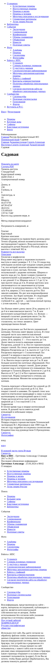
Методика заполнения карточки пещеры (27, 569)
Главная (5, 137)
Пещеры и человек (22, 14)
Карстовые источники (18, 127)
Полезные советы (21, 45)
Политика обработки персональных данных (28, 577)
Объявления (19, 39)
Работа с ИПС (14, 60)
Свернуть (6, 414)
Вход (3, 111)
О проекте (18, 63)
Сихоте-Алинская (36, 142)
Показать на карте (10, 164)
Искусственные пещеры (25, 8)
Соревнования (20, 32)
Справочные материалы (24, 19)
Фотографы (18, 58)
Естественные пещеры (24, 6)
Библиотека (12, 24)
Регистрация (14, 111)
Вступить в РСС (15, 107)
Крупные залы (14, 122)
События (11, 27)
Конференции (19, 34)
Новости (17, 42)
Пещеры (17, 52)
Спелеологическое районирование (30, 70)
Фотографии (7, 435)
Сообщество (13, 94)
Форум (16, 104)
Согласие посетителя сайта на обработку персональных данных (29, 90)
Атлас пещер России (23, 21)
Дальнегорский (37, 145)
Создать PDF (7, 166)
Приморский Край (10, 139)
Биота (10, 129)
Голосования (19, 101)
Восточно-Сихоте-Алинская (15, 145)
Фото (9, 47)
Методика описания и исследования (31, 16)
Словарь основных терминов (27, 65)
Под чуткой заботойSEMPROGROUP (11, 621)
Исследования (8, 417)
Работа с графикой (22, 78)
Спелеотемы (19, 55)
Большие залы (14, 499)
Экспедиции (19, 29)
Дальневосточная (18, 142)
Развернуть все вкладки (13, 252)
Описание (6, 254)
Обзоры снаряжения (23, 37)
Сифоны (11, 124)
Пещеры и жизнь (21, 11)
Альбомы (17, 50)
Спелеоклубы (19, 96)
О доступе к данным (23, 68)
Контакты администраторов (26, 81)
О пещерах (12, 3)
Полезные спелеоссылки (25, 99)
